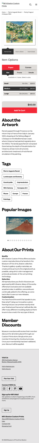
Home (4, 12)
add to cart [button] (19, 110)
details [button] (31, 73)
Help (3, 421)
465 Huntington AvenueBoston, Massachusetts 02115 (11, 361)
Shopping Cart (7, 426)
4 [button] (14, 240)
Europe (15, 194)
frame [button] (19, 73)
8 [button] (22, 240)
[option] (19, 226)
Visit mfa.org (6, 369)
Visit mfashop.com (8, 366)
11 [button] (28, 240)
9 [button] (24, 240)
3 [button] (12, 240)
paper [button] (10, 67)
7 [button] (20, 240)
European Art (22, 188)
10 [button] (26, 240)
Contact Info (6, 424)
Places (5, 194)
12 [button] (31, 240)
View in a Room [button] (19, 51)
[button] (19, 83)
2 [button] (10, 240)
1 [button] (8, 240)
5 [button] (16, 240)
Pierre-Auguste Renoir (15, 12)
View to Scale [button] (31, 51)
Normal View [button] (7, 51)
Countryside (8, 182)
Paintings (6, 199)
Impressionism (22, 182)
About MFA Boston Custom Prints (13, 419)
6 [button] (18, 240)
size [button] (7, 73)
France (25, 194)
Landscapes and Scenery (12, 177)
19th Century (8, 188)
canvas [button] (28, 67)
